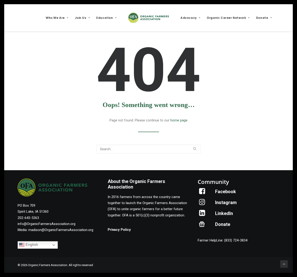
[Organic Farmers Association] (148, 18)
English (31, 245)
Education (104, 18)
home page (178, 120)
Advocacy (189, 18)
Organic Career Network (226, 18)
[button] (195, 148)
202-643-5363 (28, 218)
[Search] (148, 149)
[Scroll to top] (284, 264)
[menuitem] (56, 17)
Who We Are (55, 18)
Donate (262, 18)
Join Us (80, 18)
